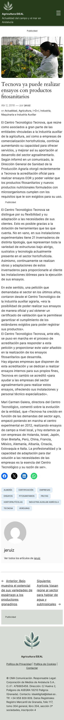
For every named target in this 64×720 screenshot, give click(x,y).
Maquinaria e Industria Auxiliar (18, 114)
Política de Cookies (45, 663)
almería (8, 490)
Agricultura (25, 110)
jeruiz (27, 105)
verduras (24, 508)
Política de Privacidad (19, 663)
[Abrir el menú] (58, 13)
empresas (45, 490)
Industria (45, 110)
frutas (44, 496)
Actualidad (11, 110)
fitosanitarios (26, 496)
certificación (25, 490)
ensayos (8, 496)
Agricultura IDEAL (13, 13)
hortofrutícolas (13, 502)
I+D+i (36, 110)
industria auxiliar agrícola (44, 502)
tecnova (8, 508)
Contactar (32, 667)
